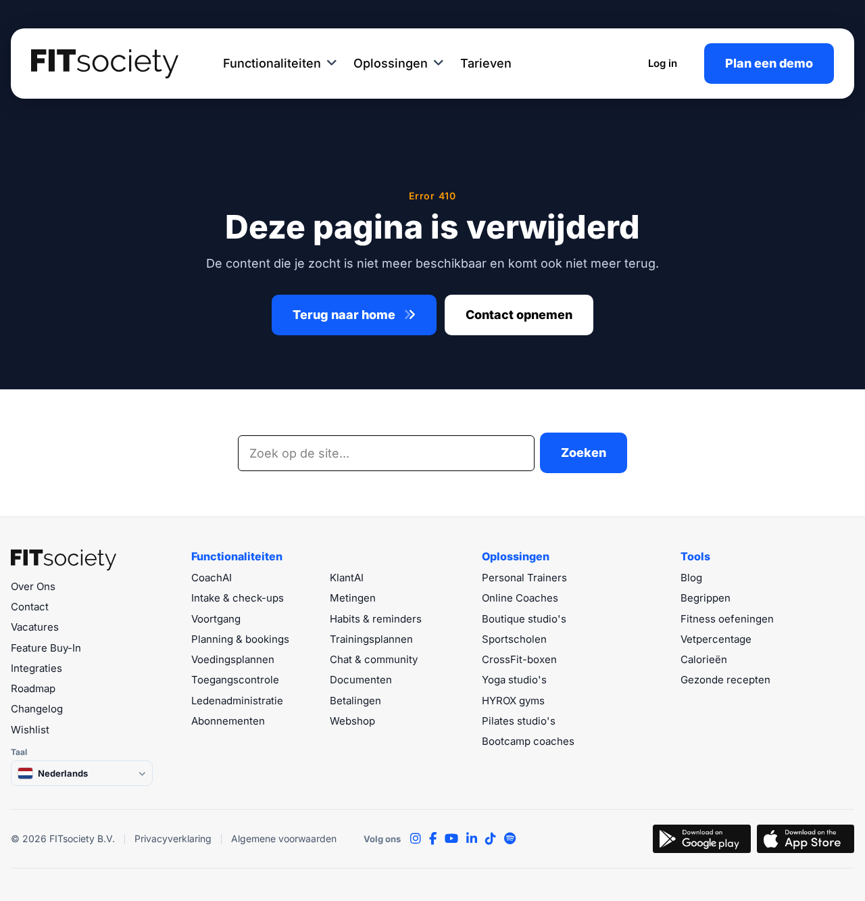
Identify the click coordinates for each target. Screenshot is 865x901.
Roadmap (33, 688)
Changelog (37, 708)
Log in (662, 63)
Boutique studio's (524, 618)
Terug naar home (345, 315)
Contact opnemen (519, 315)
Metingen (353, 597)
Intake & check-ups (237, 597)
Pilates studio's (518, 720)
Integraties (36, 668)
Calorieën (704, 659)
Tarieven (486, 63)
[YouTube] (451, 839)
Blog (691, 577)
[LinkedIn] (471, 839)
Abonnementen (228, 720)
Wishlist (30, 729)
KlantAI (347, 577)
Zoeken (583, 452)
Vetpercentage (716, 639)
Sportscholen (514, 639)
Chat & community (374, 659)
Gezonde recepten (725, 679)
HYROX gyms (513, 700)
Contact (30, 606)
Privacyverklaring (173, 838)
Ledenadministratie (237, 700)
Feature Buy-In (46, 647)
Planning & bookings (240, 639)
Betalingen (355, 700)
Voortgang (216, 618)
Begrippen (706, 597)
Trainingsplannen (371, 639)
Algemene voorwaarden (284, 838)
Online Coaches (520, 597)
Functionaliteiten (272, 63)
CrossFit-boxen (519, 659)
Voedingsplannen (232, 659)
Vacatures (35, 626)
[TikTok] (490, 839)
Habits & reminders (376, 618)
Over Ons (33, 586)
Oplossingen (390, 63)
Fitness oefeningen (727, 618)
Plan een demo (769, 63)
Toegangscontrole (235, 679)
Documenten (361, 679)
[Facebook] (433, 839)
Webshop (352, 720)
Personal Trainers (524, 577)
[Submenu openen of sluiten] (331, 63)
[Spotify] (510, 839)
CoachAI (211, 577)
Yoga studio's (514, 679)
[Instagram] (415, 839)
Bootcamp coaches (528, 741)
